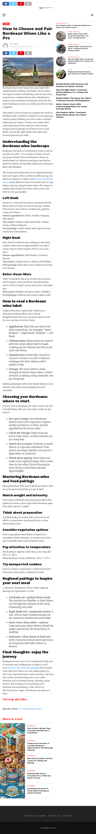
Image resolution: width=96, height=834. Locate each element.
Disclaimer (40, 816)
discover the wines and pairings (23, 667)
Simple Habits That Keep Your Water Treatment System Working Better (73, 99)
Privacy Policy (54, 816)
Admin (15, 44)
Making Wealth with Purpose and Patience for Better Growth (72, 85)
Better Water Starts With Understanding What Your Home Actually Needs (71, 106)
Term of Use (67, 816)
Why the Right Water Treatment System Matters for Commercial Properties (72, 92)
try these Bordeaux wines (30, 709)
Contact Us (29, 816)
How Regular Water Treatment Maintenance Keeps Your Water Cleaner (71, 114)
